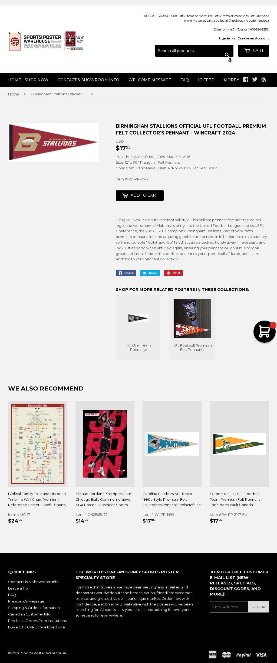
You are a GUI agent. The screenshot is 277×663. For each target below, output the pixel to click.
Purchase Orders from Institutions (37, 620)
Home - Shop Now (28, 80)
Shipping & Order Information (34, 607)
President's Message (26, 601)
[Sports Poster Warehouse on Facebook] (246, 80)
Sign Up (258, 607)
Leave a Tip (18, 588)
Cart (257, 50)
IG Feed (206, 80)
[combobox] (194, 51)
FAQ (184, 80)
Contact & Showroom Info (88, 80)
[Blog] (263, 80)
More (230, 80)
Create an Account (253, 38)
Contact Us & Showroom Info (33, 582)
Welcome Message (149, 80)
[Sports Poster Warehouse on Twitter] (255, 80)
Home (13, 94)
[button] (194, 61)
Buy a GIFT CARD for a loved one (36, 627)
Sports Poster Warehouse (43, 653)
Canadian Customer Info (29, 614)
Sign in (224, 38)
